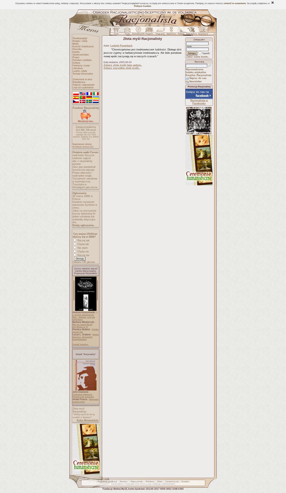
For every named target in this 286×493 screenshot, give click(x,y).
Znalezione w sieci (82, 79)
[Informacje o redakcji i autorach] (181, 31)
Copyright (129, 484)
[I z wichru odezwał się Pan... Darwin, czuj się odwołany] (86, 310)
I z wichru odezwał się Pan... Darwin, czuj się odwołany (85, 316)
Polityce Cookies (142, 6)
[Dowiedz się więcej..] (86, 473)
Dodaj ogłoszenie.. (84, 225)
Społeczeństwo (81, 54)
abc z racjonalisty (82, 161)
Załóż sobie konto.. (197, 56)
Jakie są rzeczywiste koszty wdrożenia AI (84, 212)
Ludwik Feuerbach (121, 45)
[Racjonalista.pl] (143, 25)
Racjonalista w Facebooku (199, 102)
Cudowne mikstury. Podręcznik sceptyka (83, 395)
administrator (168, 484)
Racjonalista (117, 484)
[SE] (89, 102)
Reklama (150, 481)
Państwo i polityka (82, 60)
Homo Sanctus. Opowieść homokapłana (86, 337)
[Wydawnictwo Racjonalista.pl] (171, 31)
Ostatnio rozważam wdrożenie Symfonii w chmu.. (85, 204)
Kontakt (185, 481)
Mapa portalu (137, 481)
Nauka (76, 52)
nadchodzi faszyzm (84, 155)
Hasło (189, 46)
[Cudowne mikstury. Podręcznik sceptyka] (86, 389)
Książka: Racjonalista (198, 75)
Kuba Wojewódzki (87, 420)
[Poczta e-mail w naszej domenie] (127, 31)
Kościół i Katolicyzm (83, 46)
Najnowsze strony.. (82, 144)
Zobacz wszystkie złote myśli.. (122, 68)
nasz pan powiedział (84, 166)
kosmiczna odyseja (83, 169)
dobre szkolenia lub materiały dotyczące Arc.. (84, 219)
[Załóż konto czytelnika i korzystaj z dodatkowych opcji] (202, 31)
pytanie (77, 164)
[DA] (82, 102)
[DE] (89, 98)
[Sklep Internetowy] (149, 31)
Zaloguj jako (199, 39)
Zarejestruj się (172, 481)
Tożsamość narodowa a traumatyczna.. (85, 180)
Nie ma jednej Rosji (82, 324)
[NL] (95, 102)
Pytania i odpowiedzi (84, 84)
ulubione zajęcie (82, 158)
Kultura (76, 63)
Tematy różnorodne (83, 73)
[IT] (95, 94)
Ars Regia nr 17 (80, 327)
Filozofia (77, 49)
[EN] (82, 94)
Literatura (78, 68)
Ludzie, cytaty (80, 71)
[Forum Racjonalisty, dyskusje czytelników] (117, 31)
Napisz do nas (197, 78)
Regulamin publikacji (107, 481)
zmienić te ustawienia (235, 3)
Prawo (76, 57)
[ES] (76, 98)
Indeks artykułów (196, 72)
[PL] (76, 94)
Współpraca (79, 82)
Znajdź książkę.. (81, 344)
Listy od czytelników (83, 87)
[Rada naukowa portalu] (191, 31)
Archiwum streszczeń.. (83, 147)
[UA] (95, 98)
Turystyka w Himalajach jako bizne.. (86, 186)
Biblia (76, 43)
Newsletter (195, 81)
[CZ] (76, 102)
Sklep (159, 481)
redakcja (156, 484)
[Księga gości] (161, 31)
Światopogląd (80, 38)
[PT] (82, 98)
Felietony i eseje (81, 65)
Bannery (124, 481)
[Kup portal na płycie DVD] (138, 31)
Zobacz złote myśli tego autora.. (123, 65)
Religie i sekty (80, 41)
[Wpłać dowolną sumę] (86, 119)
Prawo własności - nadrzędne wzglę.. (83, 174)
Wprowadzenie (194, 69)
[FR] (89, 94)
